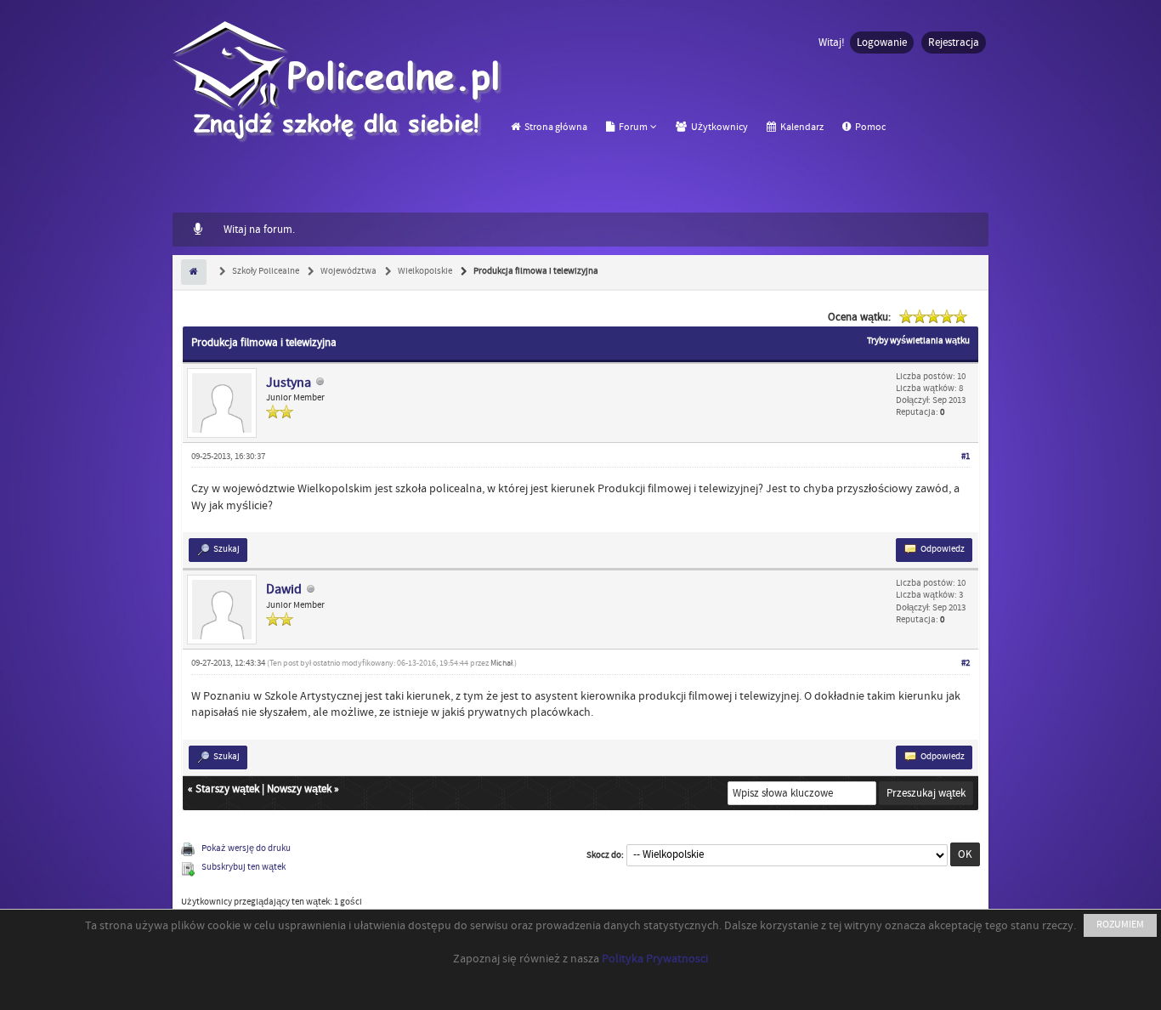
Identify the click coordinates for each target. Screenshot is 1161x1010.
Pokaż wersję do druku (246, 848)
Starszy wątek (227, 789)
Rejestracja (953, 42)
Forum (632, 127)
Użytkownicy (718, 127)
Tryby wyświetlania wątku (918, 341)
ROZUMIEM (1120, 924)
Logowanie (882, 42)
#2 (965, 663)
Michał (501, 662)
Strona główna (555, 127)
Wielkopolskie (424, 271)
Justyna (288, 382)
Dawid (284, 589)
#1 (965, 456)
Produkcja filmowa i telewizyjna (535, 271)
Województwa (348, 271)
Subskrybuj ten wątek (243, 867)
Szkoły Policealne (264, 271)
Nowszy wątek (299, 789)
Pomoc (869, 127)
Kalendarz (801, 127)
